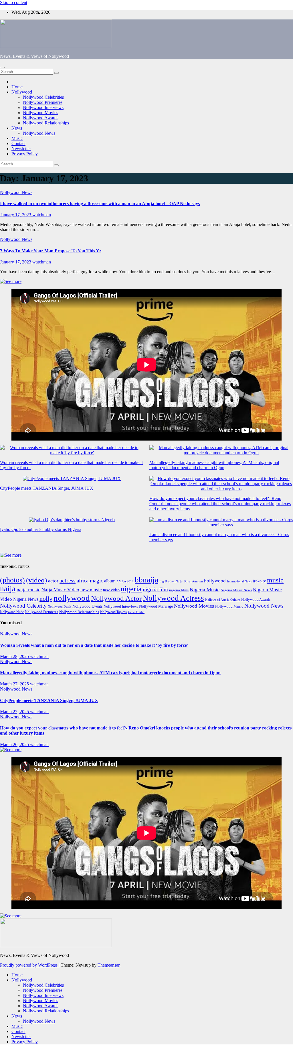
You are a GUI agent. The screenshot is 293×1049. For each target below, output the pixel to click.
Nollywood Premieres (42, 102)
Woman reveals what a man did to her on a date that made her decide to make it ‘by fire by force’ (94, 645)
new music (91, 589)
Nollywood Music (229, 606)
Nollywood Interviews (43, 107)
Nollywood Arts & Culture (222, 599)
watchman (41, 214)
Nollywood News (39, 133)
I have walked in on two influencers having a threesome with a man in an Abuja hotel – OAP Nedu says (100, 203)
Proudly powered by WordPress (29, 965)
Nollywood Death (59, 606)
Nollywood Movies (40, 112)
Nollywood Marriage (156, 606)
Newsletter (21, 148)
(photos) (12, 580)
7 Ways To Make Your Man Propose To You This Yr (50, 250)
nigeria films (179, 590)
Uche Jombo (136, 612)
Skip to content (13, 2)
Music (17, 138)
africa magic (90, 581)
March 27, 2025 (15, 683)
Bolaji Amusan (193, 581)
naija (7, 588)
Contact (18, 143)
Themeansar (108, 965)
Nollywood (21, 92)
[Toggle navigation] (2, 67)
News (16, 128)
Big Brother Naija (171, 581)
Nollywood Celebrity (23, 606)
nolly (45, 598)
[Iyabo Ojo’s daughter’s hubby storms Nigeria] (72, 519)
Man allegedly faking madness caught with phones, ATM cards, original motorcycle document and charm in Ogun (214, 465)
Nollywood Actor (116, 598)
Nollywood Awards (40, 117)
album (109, 580)
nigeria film (155, 589)
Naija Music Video (60, 589)
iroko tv (259, 581)
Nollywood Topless (113, 612)
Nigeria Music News (236, 590)
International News (239, 581)
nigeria (131, 589)
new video (111, 590)
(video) (36, 580)
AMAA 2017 (125, 581)
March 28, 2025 (15, 656)
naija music (28, 589)
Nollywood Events (87, 606)
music (275, 580)
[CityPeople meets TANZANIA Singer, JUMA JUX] (72, 478)
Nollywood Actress (173, 598)
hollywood (215, 581)
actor (53, 581)
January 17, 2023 (16, 214)
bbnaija (146, 580)
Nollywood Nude (12, 612)
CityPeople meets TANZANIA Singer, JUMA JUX (46, 488)
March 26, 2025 (15, 744)
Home (17, 86)
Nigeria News (25, 599)
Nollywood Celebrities (43, 97)
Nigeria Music (204, 589)
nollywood (72, 597)
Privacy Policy (24, 153)
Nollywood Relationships (46, 122)
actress (68, 580)
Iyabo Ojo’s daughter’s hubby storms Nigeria (40, 529)
